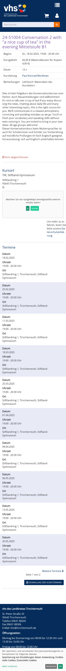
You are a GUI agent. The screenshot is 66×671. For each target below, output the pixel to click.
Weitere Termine (52, 571)
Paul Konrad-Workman (35, 75)
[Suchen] (57, 24)
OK (60, 666)
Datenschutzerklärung (56, 232)
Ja (28, 208)
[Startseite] (18, 10)
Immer (34, 208)
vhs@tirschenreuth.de (23, 628)
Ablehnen (51, 666)
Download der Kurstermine (45, 582)
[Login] (57, 15)
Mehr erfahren (9, 666)
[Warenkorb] (47, 15)
